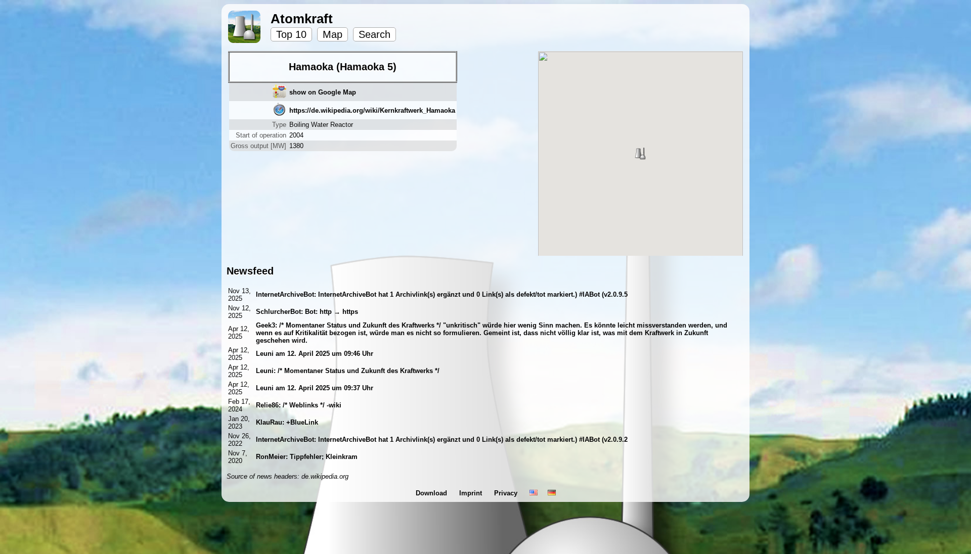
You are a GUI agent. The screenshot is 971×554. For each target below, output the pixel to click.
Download (432, 493)
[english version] (533, 493)
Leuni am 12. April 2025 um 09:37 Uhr (314, 388)
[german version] (552, 493)
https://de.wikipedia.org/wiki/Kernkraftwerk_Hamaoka (372, 110)
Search (374, 34)
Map (332, 34)
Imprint (471, 493)
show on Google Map (322, 92)
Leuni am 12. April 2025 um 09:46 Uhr (314, 353)
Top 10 (291, 34)
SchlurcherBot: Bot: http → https (307, 311)
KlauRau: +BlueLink (287, 422)
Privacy (506, 493)
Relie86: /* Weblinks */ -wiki (298, 405)
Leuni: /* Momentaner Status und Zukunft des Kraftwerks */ (347, 371)
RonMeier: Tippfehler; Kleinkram (307, 456)
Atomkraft (302, 18)
